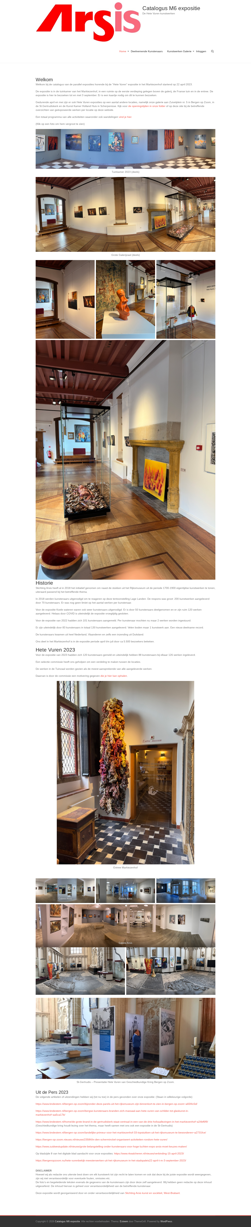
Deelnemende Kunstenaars (147, 51)
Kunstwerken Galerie (179, 51)
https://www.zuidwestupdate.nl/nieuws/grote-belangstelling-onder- (74, 1146)
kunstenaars (119, 1146)
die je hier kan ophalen (113, 675)
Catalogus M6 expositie (171, 8)
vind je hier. (125, 116)
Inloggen (201, 51)
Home (122, 51)
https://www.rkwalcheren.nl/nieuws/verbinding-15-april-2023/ (149, 1153)
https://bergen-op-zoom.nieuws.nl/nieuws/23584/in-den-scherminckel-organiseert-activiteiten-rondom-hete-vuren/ (101, 1139)
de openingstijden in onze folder (146, 106)
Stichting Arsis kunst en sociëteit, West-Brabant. (152, 1193)
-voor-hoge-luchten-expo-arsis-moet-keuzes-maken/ (156, 1146)
